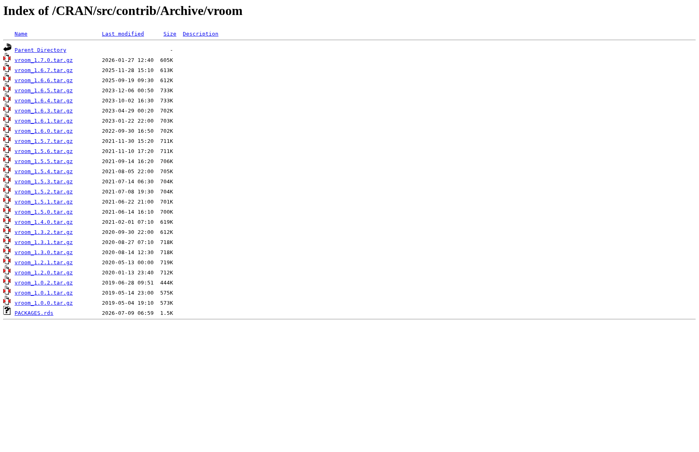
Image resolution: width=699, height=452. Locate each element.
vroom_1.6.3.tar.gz (44, 111)
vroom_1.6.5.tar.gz (44, 90)
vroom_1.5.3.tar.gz (44, 181)
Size (169, 34)
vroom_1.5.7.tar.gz (44, 141)
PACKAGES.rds (34, 313)
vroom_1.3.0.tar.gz (44, 252)
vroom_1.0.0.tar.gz (44, 303)
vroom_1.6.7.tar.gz (44, 70)
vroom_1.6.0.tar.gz (44, 131)
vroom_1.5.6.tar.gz (44, 151)
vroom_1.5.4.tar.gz (44, 171)
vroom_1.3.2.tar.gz (44, 232)
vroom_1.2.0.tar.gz (44, 273)
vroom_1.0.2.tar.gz (44, 283)
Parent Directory (40, 50)
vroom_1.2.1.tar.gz (44, 262)
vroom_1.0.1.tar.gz (44, 293)
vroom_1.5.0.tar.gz (44, 212)
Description (200, 34)
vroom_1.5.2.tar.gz (44, 192)
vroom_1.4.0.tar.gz (44, 222)
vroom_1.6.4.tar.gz (44, 101)
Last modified (123, 34)
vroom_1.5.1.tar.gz (44, 202)
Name (21, 34)
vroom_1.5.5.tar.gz (44, 161)
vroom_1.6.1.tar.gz (44, 121)
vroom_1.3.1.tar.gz (44, 242)
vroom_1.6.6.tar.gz (44, 80)
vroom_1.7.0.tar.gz (44, 60)
